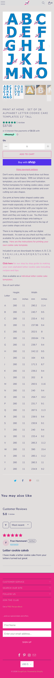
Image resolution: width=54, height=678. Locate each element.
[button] (9, 122)
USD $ (25, 664)
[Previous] (5, 46)
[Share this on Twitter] (15, 481)
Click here (8, 263)
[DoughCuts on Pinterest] (24, 655)
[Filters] (6, 525)
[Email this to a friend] (38, 481)
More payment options (27, 169)
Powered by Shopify (35, 671)
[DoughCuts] (27, 3)
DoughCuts (22, 671)
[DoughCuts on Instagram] (29, 655)
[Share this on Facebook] (23, 481)
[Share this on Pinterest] (30, 481)
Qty (4, 140)
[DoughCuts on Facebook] (19, 655)
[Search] (43, 3)
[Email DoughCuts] (34, 655)
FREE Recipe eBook (14, 607)
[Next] (49, 46)
